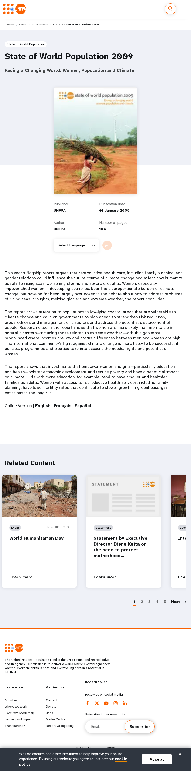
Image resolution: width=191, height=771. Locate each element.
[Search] (170, 8)
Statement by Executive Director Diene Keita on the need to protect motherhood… (120, 547)
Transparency (15, 726)
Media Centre (55, 719)
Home (10, 24)
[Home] (16, 9)
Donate (51, 706)
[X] (96, 703)
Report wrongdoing (60, 726)
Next (175, 601)
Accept (157, 759)
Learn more (21, 577)
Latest (23, 24)
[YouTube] (106, 703)
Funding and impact (19, 719)
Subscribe (140, 726)
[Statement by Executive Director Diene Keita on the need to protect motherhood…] (123, 496)
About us (11, 700)
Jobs (49, 713)
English (43, 405)
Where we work (16, 706)
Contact (51, 700)
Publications (40, 24)
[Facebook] (87, 703)
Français (63, 405)
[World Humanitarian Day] (39, 496)
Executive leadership (20, 713)
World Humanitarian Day (36, 538)
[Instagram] (115, 703)
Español (83, 405)
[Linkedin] (124, 703)
